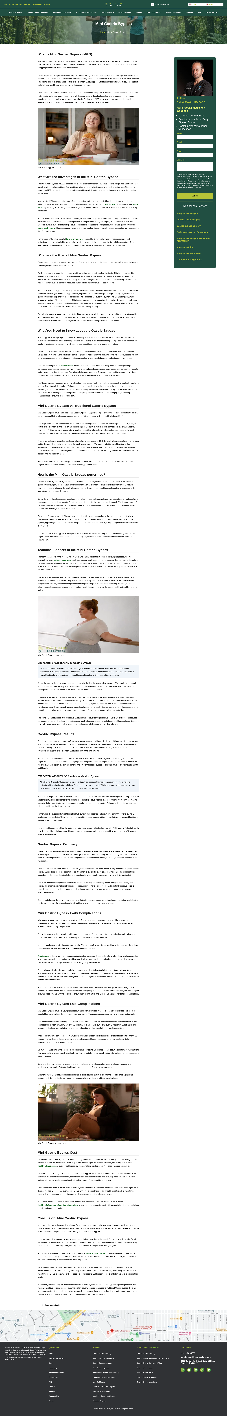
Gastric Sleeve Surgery (188, 220)
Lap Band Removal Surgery (104, 1377)
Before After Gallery (56, 1358)
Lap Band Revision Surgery (104, 1387)
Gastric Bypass (66, 366)
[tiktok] (184, 1370)
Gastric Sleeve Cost (145, 1368)
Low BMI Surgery (99, 1382)
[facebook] (210, 1370)
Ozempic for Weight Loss (189, 259)
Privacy (52, 1401)
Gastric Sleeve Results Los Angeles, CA (153, 1358)
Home (103, 32)
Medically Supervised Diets (104, 1396)
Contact (189, 12)
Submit (195, 196)
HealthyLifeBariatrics (47, 1166)
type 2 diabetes (109, 204)
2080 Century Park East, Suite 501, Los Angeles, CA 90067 (27, 4)
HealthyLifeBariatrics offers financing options (58, 1205)
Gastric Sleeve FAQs (145, 1372)
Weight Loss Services (62, 12)
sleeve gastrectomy (46, 228)
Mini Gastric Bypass (101, 1368)
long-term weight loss (76, 239)
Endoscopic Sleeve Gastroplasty (193, 232)
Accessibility (54, 1396)
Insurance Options (56, 1372)
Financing (53, 1368)
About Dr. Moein (15, 12)
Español (211, 4)
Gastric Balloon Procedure (103, 1358)
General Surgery (124, 12)
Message (181, 160)
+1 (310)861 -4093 (162, 4)
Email (179, 142)
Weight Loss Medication (189, 253)
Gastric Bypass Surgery (189, 226)
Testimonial (53, 1377)
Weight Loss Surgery (187, 213)
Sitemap (52, 1391)
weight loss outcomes (95, 1253)
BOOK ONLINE (212, 12)
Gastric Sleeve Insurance (147, 1377)
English (194, 4)
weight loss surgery (62, 560)
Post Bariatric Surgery (101, 1391)
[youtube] (197, 1370)
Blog (199, 12)
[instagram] (203, 1370)
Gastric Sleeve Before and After (149, 1363)
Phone (180, 151)
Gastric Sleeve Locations (147, 1382)
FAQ (50, 1382)
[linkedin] (190, 1370)
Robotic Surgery (99, 1401)
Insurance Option (185, 247)
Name (179, 133)
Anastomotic (43, 956)
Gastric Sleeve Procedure (38, 12)
